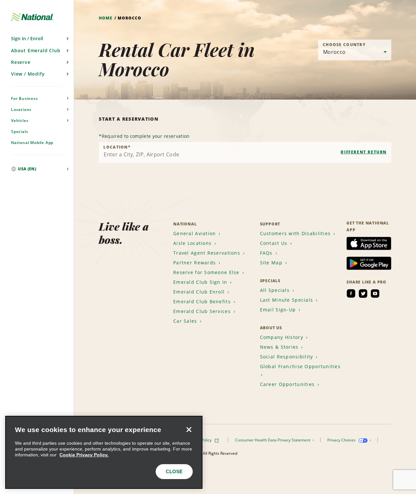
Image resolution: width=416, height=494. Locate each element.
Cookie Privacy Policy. (84, 454)
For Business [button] (24, 98)
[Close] (189, 429)
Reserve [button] (21, 62)
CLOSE (174, 471)
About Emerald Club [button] (35, 50)
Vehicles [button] (19, 120)
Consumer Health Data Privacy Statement (273, 440)
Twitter (363, 293)
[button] (37, 38)
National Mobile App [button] (32, 142)
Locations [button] (21, 109)
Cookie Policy (200, 440)
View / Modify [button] (28, 74)
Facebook (351, 293)
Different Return (364, 152)
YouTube (375, 293)
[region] (103, 452)
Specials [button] (19, 131)
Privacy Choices (342, 440)
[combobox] (245, 152)
